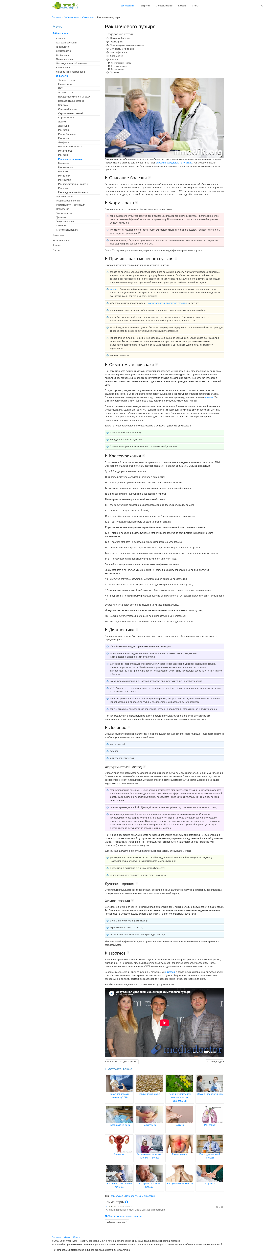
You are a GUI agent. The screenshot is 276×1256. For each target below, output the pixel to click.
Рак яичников (65, 151)
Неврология (62, 209)
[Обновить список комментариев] (127, 1201)
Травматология (64, 213)
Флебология (62, 55)
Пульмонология (64, 59)
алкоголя (170, 972)
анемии (209, 397)
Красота (182, 5)
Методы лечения (164, 5)
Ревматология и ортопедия (70, 205)
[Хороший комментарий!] (222, 1207)
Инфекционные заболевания (71, 63)
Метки (67, 1237)
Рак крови (63, 130)
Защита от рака (66, 80)
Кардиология (63, 67)
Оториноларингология (68, 200)
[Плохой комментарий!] (217, 1207)
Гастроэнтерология (66, 42)
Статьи (195, 5)
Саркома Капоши (67, 109)
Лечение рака (65, 92)
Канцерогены (65, 84)
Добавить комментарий (117, 1221)
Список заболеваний (67, 230)
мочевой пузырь (134, 1196)
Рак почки (63, 171)
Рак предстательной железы (73, 192)
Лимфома (63, 142)
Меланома (63, 163)
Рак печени (64, 176)
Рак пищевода (214, 1061)
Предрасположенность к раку (74, 97)
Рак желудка (64, 180)
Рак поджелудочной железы (73, 184)
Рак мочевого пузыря (70, 159)
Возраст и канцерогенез (71, 101)
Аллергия (61, 38)
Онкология (62, 76)
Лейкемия (63, 126)
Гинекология (62, 47)
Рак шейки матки (67, 134)
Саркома (63, 105)
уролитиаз (183, 303)
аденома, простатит (166, 303)
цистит (151, 303)
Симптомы (62, 225)
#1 (107, 1206)
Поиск (76, 1237)
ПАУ (60, 88)
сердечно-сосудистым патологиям (174, 162)
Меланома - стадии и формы (122, 1061)
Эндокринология (65, 221)
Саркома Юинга (66, 117)
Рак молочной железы (70, 146)
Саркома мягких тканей (70, 113)
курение (114, 289)
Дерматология (63, 51)
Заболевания (127, 5)
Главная (56, 1237)
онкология (149, 1196)
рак (112, 1196)
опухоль (119, 1196)
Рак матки (63, 138)
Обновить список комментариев (124, 1216)
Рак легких (63, 188)
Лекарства (145, 5)
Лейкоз (62, 121)
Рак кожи (63, 155)
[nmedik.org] (66, 5)
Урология (61, 217)
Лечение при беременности (71, 72)
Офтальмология (64, 196)
